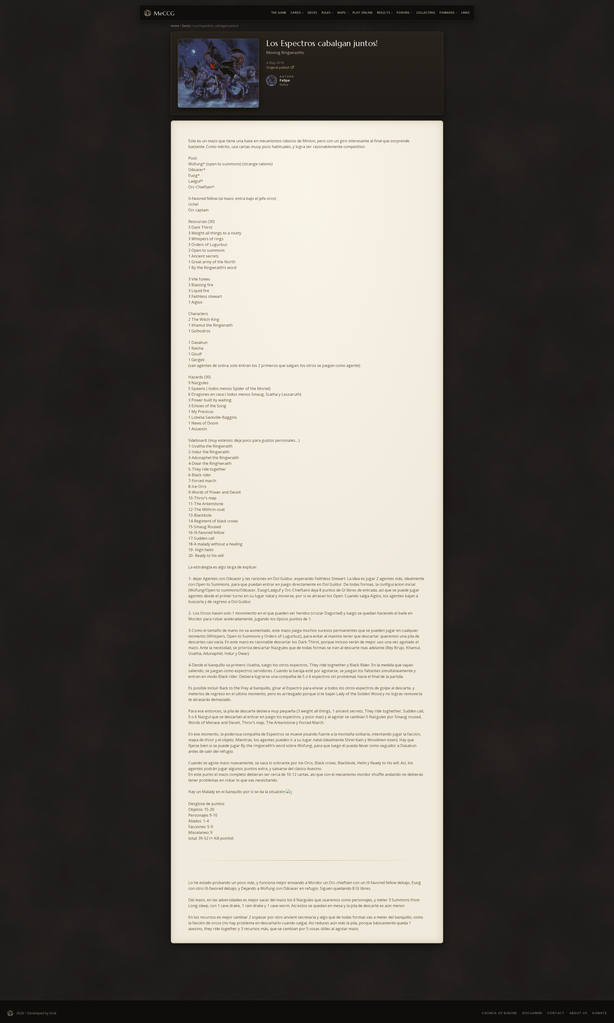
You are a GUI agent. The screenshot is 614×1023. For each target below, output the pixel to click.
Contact (556, 1013)
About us (578, 1013)
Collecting (425, 13)
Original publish (278, 67)
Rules (326, 13)
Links (465, 13)
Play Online (362, 13)
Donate (599, 1013)
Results (383, 13)
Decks (312, 13)
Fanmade (447, 13)
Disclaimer (532, 1013)
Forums (403, 13)
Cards (296, 13)
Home (175, 26)
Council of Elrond (499, 1013)
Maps (341, 13)
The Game (279, 13)
